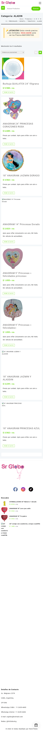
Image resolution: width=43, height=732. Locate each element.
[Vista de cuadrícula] (36, 52)
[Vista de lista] (40, 52)
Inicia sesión (26, 33)
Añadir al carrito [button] (9, 92)
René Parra (33, 729)
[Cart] (36, 725)
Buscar (36, 8)
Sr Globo (15, 729)
